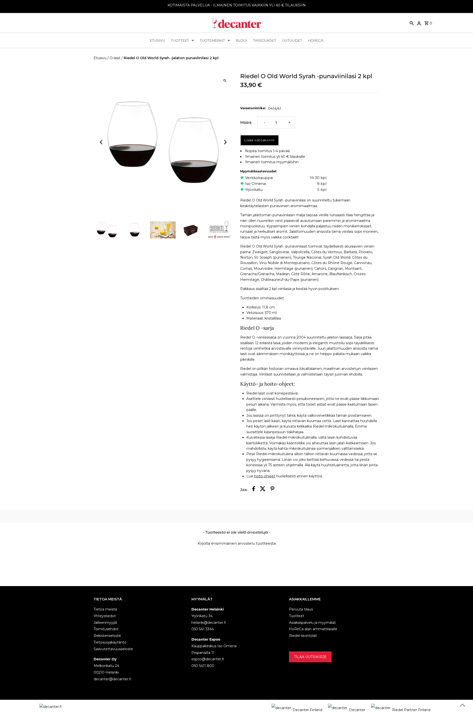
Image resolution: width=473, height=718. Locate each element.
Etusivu (157, 40)
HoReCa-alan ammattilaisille (313, 629)
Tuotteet (180, 40)
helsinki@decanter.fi (208, 622)
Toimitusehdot (106, 629)
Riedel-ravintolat (303, 635)
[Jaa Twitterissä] (263, 489)
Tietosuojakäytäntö (110, 642)
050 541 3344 (202, 629)
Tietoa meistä (105, 609)
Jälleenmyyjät (105, 622)
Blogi (241, 40)
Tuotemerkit (212, 40)
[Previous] (101, 142)
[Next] (224, 142)
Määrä (246, 122)
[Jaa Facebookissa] (253, 489)
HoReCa (315, 40)
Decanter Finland (307, 710)
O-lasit (115, 58)
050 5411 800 (202, 666)
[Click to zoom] (224, 80)
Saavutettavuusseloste (113, 649)
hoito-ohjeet (264, 476)
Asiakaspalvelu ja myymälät (312, 622)
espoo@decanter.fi (207, 659)
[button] (236, 542)
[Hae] (411, 23)
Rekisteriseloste (107, 635)
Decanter (357, 710)
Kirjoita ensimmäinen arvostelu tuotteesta (237, 543)
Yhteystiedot (105, 616)
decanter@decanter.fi (112, 679)
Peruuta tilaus (301, 609)
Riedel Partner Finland (411, 710)
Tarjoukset (264, 40)
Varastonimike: (253, 108)
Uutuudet (292, 40)
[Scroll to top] (462, 705)
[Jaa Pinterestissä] (272, 489)
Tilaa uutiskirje (310, 657)
